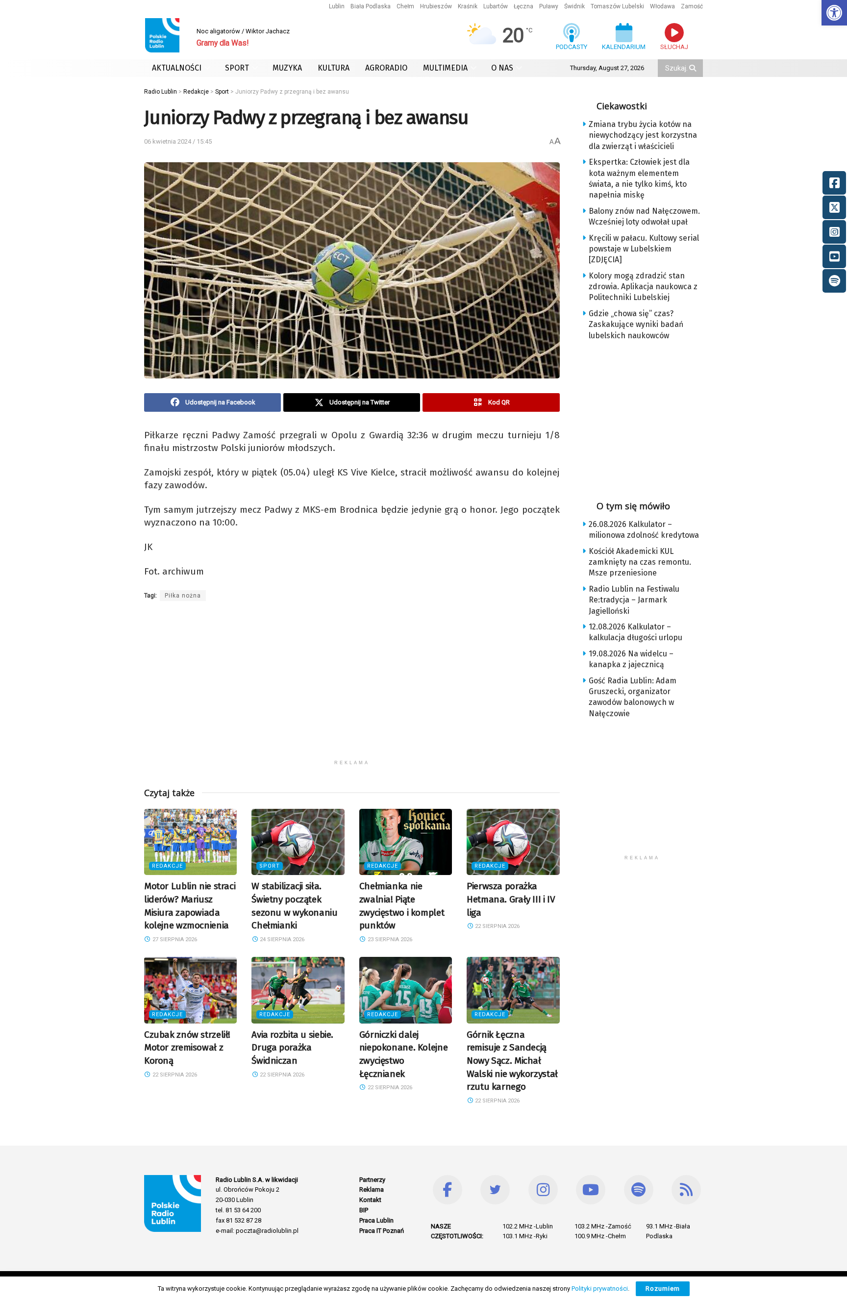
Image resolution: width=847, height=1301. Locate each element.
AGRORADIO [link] (386, 68)
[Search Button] (693, 68)
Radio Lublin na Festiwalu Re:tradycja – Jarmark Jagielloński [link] (634, 600)
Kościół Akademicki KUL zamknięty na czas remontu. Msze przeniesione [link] (640, 562)
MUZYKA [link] (287, 68)
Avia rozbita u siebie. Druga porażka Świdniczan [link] (292, 1047)
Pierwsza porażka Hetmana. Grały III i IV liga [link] (511, 899)
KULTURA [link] (333, 68)
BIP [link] (363, 1210)
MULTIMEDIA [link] (445, 68)
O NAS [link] (502, 68)
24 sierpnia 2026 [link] (281, 939)
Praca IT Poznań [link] (381, 1230)
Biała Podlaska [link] (370, 6)
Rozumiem (663, 1288)
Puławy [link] (548, 6)
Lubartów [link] (495, 6)
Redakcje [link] (167, 866)
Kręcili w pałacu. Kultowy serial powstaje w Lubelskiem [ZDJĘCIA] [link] (644, 249)
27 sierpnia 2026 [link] (174, 939)
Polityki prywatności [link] (600, 1288)
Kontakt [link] (370, 1199)
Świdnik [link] (574, 6)
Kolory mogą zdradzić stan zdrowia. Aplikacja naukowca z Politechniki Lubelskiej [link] (643, 286)
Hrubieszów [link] (436, 6)
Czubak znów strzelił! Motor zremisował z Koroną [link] (187, 1047)
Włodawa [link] (662, 6)
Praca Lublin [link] (376, 1220)
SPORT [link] (237, 68)
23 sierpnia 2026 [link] (389, 939)
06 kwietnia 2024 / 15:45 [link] (178, 141)
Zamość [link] (692, 6)
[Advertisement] (352, 686)
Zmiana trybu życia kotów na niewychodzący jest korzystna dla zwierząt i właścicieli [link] (643, 135)
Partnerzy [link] (372, 1179)
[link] (834, 12)
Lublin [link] (337, 6)
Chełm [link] (405, 6)
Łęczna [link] (523, 6)
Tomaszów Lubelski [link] (617, 6)
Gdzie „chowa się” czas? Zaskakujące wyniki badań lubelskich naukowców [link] (636, 324)
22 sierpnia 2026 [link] (496, 926)
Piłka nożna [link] (183, 595)
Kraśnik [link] (467, 6)
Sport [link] (269, 866)
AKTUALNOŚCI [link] (176, 68)
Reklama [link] (371, 1189)
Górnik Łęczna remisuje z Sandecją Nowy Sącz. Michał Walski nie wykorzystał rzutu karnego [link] (512, 1060)
